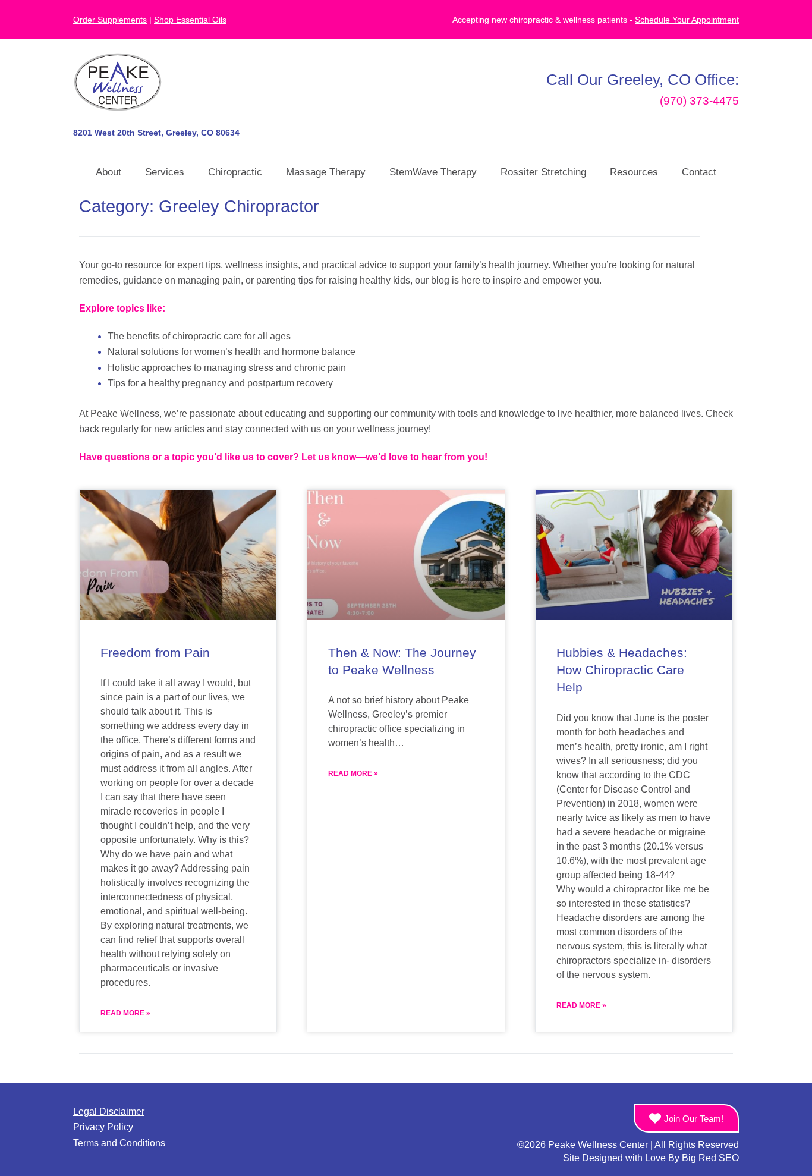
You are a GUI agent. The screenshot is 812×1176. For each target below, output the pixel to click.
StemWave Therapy (433, 172)
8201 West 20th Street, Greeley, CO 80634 (156, 132)
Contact (699, 172)
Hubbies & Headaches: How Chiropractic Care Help (621, 670)
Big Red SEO (710, 1158)
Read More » (125, 1013)
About (108, 172)
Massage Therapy (326, 172)
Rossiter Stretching (543, 172)
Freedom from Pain (155, 652)
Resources (634, 172)
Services (164, 172)
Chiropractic (235, 172)
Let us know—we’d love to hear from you (392, 457)
